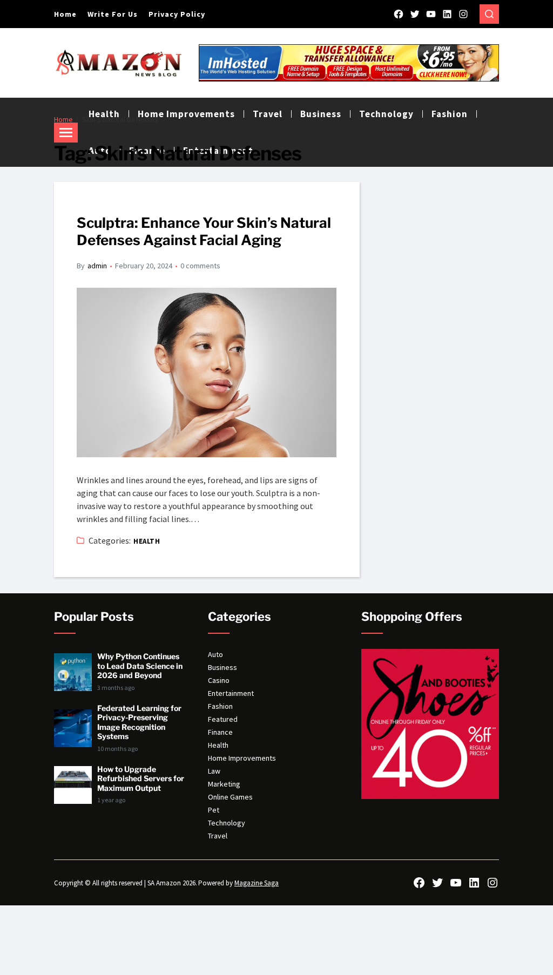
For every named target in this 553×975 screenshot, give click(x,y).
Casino (219, 680)
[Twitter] (414, 14)
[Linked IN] (447, 14)
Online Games (230, 797)
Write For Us (112, 14)
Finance (220, 732)
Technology (386, 114)
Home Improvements (242, 758)
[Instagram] (463, 14)
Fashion (449, 114)
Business (222, 667)
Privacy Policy (177, 14)
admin (97, 265)
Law (214, 771)
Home (65, 14)
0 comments (200, 265)
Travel (217, 836)
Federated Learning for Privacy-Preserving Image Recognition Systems (139, 722)
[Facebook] (398, 14)
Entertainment (231, 693)
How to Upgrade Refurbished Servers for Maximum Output (140, 778)
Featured (223, 719)
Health (146, 541)
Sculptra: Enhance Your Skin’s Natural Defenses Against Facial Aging (204, 231)
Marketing (224, 784)
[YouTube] (431, 14)
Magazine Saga (256, 883)
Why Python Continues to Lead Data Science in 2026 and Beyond (140, 666)
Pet (213, 810)
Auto (215, 654)
